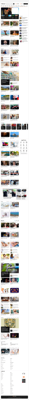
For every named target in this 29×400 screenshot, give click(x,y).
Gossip (18, 5)
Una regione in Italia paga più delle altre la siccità (5, 273)
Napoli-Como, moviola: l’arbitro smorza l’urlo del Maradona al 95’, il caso (24, 30)
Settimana (12, 317)
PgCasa (2, 201)
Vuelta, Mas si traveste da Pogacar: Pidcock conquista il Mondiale (25, 41)
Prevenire (2, 260)
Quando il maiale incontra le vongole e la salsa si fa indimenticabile (24, 18)
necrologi (2, 369)
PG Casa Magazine (2, 392)
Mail (1, 6)
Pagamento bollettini (21, 6)
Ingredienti (18, 231)
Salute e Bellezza (11, 362)
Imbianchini (11, 201)
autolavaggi (2, 365)
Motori (13, 5)
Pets (1, 303)
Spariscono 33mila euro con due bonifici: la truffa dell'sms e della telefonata (24, 128)
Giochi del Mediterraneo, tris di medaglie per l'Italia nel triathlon (25, 33)
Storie (18, 169)
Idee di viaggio (10, 150)
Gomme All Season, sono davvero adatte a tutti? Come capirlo (18, 198)
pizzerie (11, 361)
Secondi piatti (13, 231)
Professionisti (11, 366)
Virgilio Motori (3, 103)
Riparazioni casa (17, 201)
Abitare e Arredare (3, 358)
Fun (26, 6)
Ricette (21, 5)
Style (14, 48)
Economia (5, 5)
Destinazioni (7, 150)
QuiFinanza (2, 94)
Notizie (1, 5)
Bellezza (18, 29)
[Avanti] (27, 127)
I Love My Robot (11, 148)
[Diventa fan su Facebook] (23, 373)
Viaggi (11, 5)
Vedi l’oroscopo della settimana (24, 153)
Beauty (10, 48)
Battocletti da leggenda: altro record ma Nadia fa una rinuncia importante (25, 28)
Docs (14, 6)
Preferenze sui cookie (17, 397)
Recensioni (18, 113)
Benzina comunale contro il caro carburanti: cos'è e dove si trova (3, 128)
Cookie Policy (15, 397)
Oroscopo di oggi (8, 317)
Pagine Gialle (2, 357)
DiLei (1, 29)
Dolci (15, 231)
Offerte (15, 113)
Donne (7, 5)
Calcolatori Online (11, 393)
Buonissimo (2, 231)
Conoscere (2, 248)
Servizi (1, 366)
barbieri (10, 364)
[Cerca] (13, 3)
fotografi (11, 369)
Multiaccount (2, 377)
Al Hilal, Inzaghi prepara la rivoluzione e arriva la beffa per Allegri (24, 36)
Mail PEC (5, 6)
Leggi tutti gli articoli (24, 188)
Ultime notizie (10, 169)
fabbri (1, 361)
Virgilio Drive (2, 375)
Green (2, 83)
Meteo (9, 5)
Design (11, 131)
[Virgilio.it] (14, 371)
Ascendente (18, 317)
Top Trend (2, 355)
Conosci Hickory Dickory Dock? (4, 293)
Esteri (16, 169)
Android (7, 113)
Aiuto (19, 397)
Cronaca (12, 169)
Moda (16, 29)
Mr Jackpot (11, 386)
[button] (17, 13)
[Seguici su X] (24, 373)
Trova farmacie (11, 390)
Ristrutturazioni (17, 131)
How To (13, 113)
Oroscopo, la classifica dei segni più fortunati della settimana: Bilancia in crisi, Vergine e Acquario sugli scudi (5, 329)
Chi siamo (9, 397)
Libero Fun (11, 387)
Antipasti (8, 231)
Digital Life (11, 113)
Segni (15, 317)
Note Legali (11, 397)
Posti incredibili (17, 150)
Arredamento (14, 131)
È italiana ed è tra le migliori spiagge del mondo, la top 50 (15, 10)
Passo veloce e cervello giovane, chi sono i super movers (15, 252)
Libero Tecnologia (3, 113)
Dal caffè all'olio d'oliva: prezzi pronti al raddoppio (5, 81)
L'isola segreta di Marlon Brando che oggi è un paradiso (15, 83)
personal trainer (11, 368)
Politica (14, 169)
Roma (2, 220)
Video (16, 5)
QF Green (2, 70)
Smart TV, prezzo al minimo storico (5, 26)
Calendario (2, 378)
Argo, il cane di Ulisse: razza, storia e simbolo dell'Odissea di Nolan (15, 305)
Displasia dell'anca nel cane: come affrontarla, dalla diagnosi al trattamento (16, 307)
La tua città (11, 391)
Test (18, 48)
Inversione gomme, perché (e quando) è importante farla (24, 193)
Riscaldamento (8, 201)
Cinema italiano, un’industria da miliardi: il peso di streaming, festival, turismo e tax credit (5, 284)
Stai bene (11, 248)
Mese (13, 317)
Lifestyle (14, 29)
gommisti (1, 364)
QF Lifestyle (2, 262)
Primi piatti (10, 231)
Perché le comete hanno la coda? (13, 293)
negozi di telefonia (2, 368)
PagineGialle (2, 390)
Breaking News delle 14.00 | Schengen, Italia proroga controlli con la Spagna (8, 128)
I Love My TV (2, 148)
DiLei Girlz (2, 48)
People (9, 29)
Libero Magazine (11, 381)
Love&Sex (16, 48)
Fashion (12, 48)
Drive (7, 6)
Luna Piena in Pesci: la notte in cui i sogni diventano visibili (15, 330)
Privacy (12, 397)
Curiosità (2, 218)
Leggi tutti (18, 262)
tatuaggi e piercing (11, 365)
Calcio (1, 186)
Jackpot (25, 6)
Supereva (11, 378)
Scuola (1, 167)
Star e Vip (12, 29)
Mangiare (11, 358)
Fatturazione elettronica (11, 6)
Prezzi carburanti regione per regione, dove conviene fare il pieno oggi (25, 20)
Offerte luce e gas (17, 6)
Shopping (2, 384)
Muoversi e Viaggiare (3, 362)
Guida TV (1, 386)
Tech (15, 5)
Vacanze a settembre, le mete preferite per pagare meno (15, 275)
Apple (8, 113)
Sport (3, 5)
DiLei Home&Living (3, 131)
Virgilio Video (11, 375)
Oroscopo (24, 5)
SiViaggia (2, 150)
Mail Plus (3, 6)
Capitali (14, 150)
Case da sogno (9, 131)
